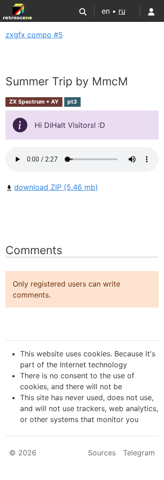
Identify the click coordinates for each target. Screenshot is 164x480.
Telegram (139, 452)
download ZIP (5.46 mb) (56, 187)
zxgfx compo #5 (34, 34)
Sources (102, 452)
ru (121, 11)
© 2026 (22, 452)
